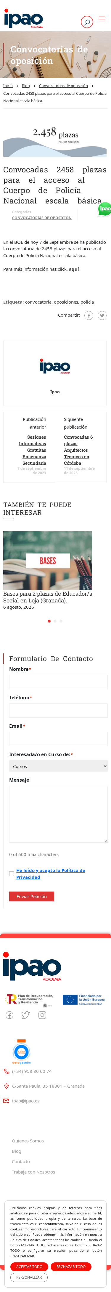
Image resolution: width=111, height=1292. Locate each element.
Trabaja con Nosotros (33, 1172)
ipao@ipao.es (25, 1101)
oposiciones (66, 302)
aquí (74, 269)
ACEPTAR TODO (29, 1266)
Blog (26, 85)
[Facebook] (88, 315)
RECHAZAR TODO (71, 1266)
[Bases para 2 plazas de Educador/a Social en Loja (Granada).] (47, 560)
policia (87, 302)
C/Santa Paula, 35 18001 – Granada (48, 1086)
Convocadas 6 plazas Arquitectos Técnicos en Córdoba (78, 450)
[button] (49, 621)
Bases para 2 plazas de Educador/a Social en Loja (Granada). (47, 597)
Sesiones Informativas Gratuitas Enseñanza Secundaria (32, 450)
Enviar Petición (32, 896)
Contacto (21, 1161)
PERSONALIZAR (29, 1277)
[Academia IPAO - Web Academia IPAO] (23, 19)
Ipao (55, 392)
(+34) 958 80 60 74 (32, 1071)
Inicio (8, 85)
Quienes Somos (28, 1141)
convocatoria (38, 302)
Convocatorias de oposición (63, 85)
